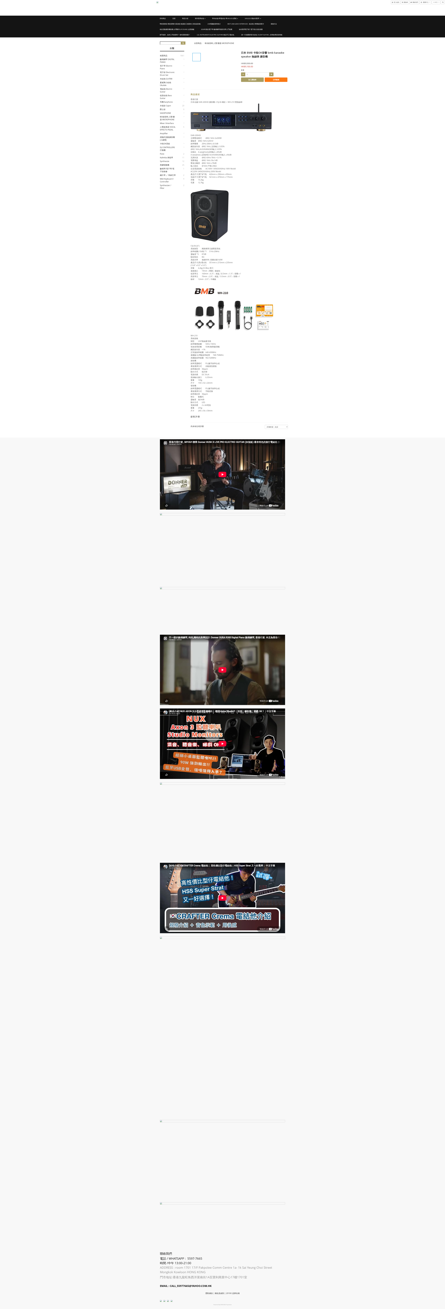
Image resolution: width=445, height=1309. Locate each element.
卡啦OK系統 (165, 143)
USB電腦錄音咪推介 (214, 24)
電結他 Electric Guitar (166, 90)
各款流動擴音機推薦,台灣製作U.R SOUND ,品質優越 (177, 29)
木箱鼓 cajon (165, 105)
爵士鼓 (162, 109)
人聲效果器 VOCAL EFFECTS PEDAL (167, 128)
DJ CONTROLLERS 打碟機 (167, 148)
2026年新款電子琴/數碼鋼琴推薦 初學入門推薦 (216, 29)
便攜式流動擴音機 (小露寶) (167, 138)
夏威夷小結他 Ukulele (165, 84)
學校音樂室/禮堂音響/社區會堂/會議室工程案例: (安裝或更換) (180, 24)
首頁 (173, 18)
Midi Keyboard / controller (167, 180)
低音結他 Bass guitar (166, 97)
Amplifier (164, 133)
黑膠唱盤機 (164, 165)
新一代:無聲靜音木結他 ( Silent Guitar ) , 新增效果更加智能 (261, 35)
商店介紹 (185, 18)
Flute (162, 154)
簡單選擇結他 (199, 18)
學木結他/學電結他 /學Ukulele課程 (224, 18)
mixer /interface (167, 123)
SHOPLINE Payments (226, 1304)
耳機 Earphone (166, 102)
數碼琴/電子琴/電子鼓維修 (167, 170)
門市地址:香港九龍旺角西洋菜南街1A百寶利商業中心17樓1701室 (204, 1277)
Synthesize (164, 161)
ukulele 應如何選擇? (252, 18)
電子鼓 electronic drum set (167, 73)
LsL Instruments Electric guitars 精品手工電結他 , (216, 35)
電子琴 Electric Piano (166, 67)
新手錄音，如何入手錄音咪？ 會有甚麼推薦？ (175, 35)
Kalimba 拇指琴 (166, 157)
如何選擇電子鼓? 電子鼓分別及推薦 (251, 29)
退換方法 (274, 24)
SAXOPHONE (165, 113)
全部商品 (198, 43)
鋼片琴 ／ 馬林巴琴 (168, 175)
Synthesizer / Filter (165, 186)
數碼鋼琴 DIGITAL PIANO (167, 60)
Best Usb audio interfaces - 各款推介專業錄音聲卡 (245, 24)
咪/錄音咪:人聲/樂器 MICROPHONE (167, 118)
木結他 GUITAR (166, 78)
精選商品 (163, 55)
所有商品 (163, 18)
